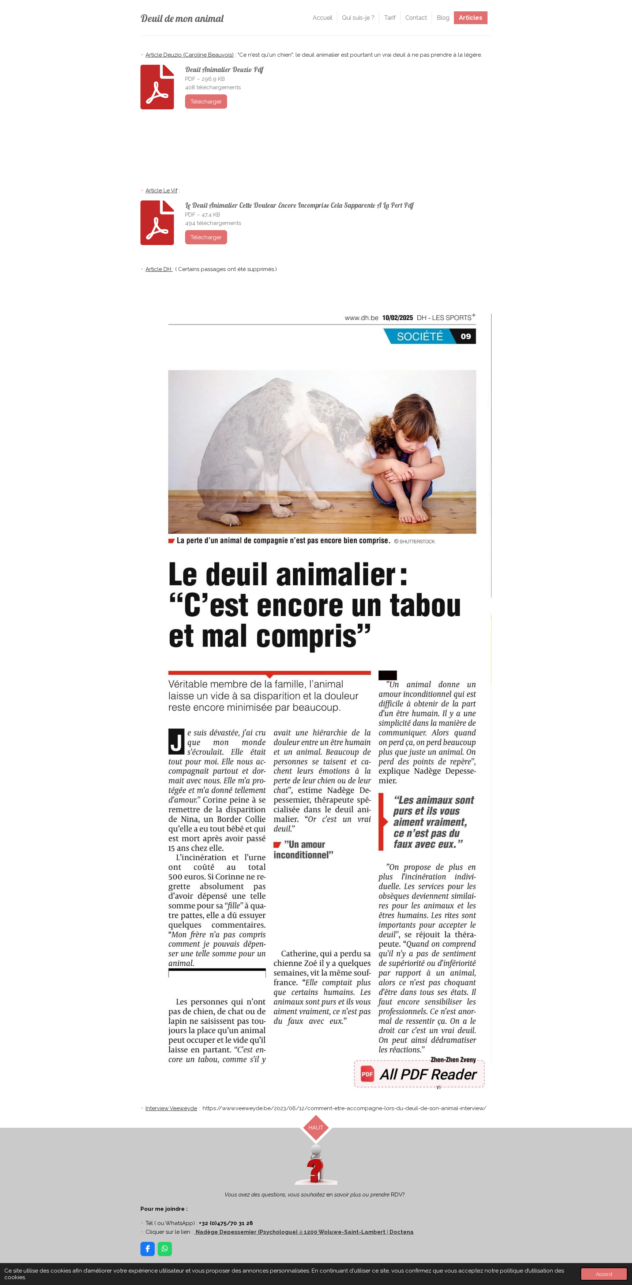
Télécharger (206, 101)
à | (305, 1232)
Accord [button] (604, 1274)
